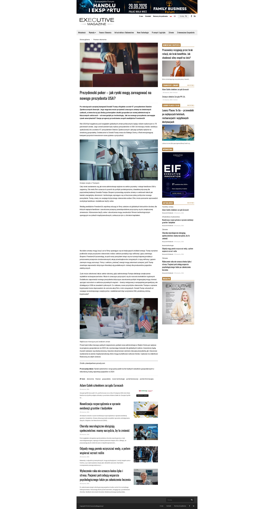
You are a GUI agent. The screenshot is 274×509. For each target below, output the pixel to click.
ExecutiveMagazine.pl (96, 506)
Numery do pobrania (160, 16)
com (103, 363)
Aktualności (82, 32)
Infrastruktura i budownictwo (171, 217)
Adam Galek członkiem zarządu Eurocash (101, 385)
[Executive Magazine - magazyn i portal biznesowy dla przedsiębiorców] (97, 23)
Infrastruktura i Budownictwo (124, 32)
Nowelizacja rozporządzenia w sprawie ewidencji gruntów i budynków (100, 406)
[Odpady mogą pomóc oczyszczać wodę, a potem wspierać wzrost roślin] (146, 454)
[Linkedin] (195, 16)
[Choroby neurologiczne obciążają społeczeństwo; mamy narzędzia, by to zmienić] (146, 432)
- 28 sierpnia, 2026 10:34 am (170, 92)
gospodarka (106, 379)
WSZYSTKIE (190, 85)
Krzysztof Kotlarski (167, 213)
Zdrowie (171, 32)
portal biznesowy (132, 379)
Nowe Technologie (143, 32)
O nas (141, 16)
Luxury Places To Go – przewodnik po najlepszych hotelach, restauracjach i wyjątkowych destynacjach (178, 116)
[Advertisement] (119, 234)
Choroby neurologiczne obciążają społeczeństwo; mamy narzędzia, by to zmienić (105, 428)
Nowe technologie (142, 458)
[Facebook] (191, 16)
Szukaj (182, 16)
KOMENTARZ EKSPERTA (171, 45)
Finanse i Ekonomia (105, 32)
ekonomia (90, 379)
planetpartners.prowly (93, 363)
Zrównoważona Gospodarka (185, 32)
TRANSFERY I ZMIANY (170, 85)
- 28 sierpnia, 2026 (179, 213)
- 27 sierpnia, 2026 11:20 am (170, 100)
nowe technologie (118, 379)
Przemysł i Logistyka (158, 32)
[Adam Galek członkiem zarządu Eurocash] (146, 391)
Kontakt (148, 16)
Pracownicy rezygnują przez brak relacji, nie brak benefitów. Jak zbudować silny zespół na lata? (177, 53)
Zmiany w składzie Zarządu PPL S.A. (173, 96)
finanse (98, 379)
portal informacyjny (146, 379)
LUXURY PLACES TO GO (171, 105)
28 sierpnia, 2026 (84, 389)
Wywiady (92, 32)
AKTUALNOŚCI (168, 203)
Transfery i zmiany (142, 395)
